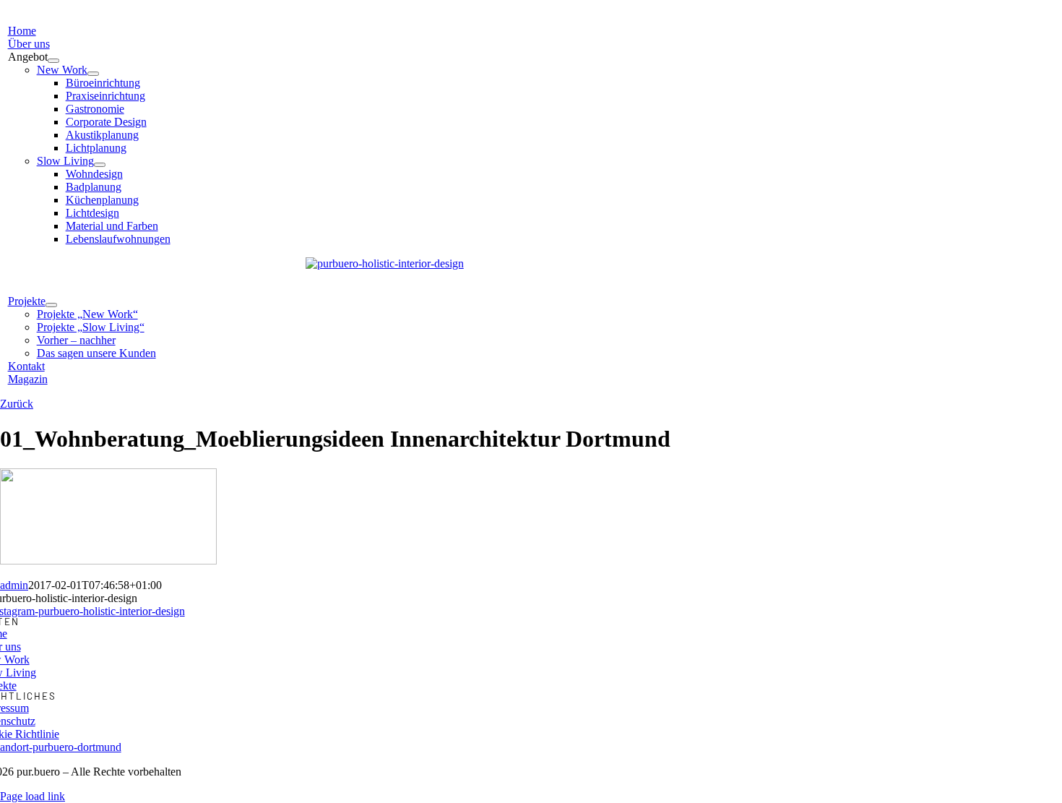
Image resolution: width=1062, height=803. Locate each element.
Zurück (16, 404)
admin (14, 585)
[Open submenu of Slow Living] (99, 165)
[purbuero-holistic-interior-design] (385, 263)
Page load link (32, 796)
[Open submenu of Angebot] (53, 61)
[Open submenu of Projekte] (51, 305)
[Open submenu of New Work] (93, 74)
